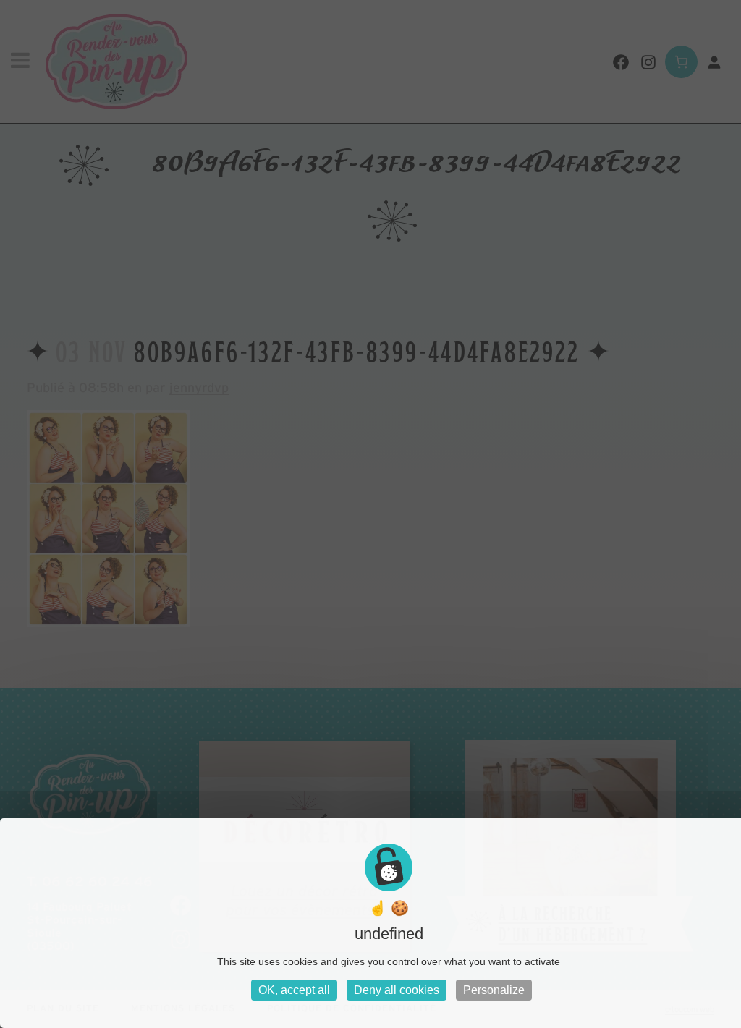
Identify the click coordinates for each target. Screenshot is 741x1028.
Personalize (494, 990)
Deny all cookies (396, 990)
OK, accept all (294, 990)
